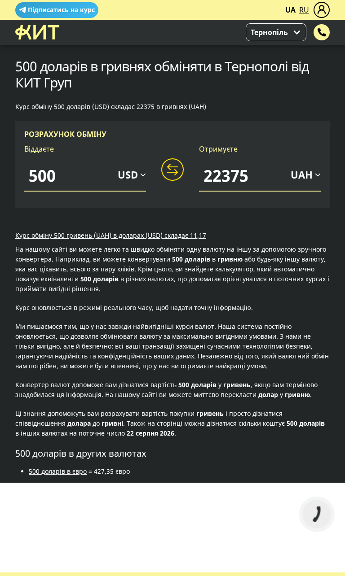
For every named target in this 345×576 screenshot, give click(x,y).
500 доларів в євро (58, 471)
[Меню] (322, 10)
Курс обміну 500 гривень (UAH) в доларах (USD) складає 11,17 (110, 235)
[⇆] (172, 170)
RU (304, 10)
